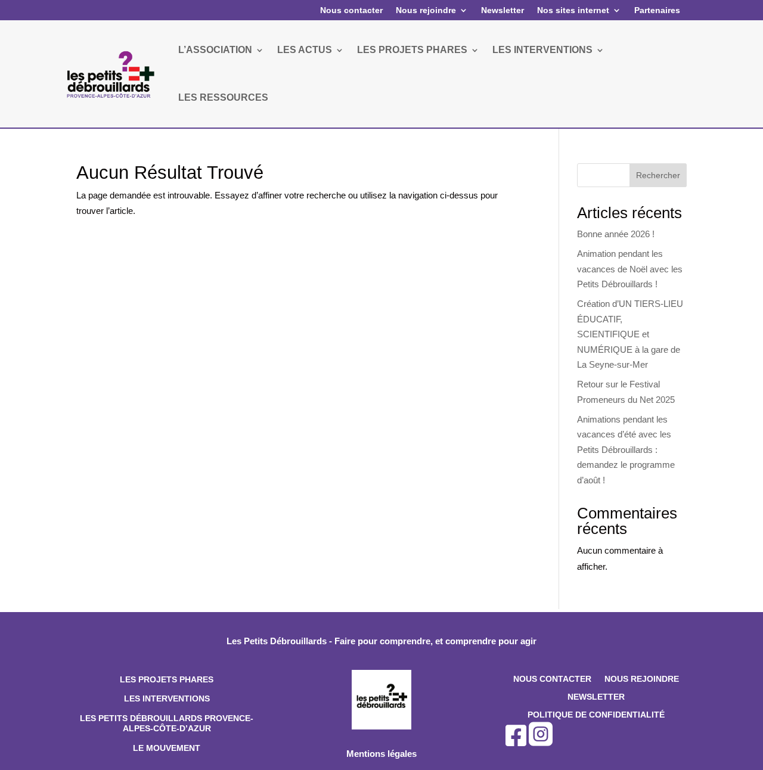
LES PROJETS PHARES (412, 50)
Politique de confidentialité (596, 714)
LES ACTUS (304, 50)
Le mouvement (166, 748)
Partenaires (657, 10)
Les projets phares (166, 679)
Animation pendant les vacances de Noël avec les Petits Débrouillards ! (630, 269)
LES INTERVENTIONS (542, 50)
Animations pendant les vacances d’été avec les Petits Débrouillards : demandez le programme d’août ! (626, 449)
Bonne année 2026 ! (616, 234)
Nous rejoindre (426, 10)
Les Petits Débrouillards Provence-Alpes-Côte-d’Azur (166, 723)
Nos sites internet (573, 10)
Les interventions (167, 698)
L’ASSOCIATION (215, 50)
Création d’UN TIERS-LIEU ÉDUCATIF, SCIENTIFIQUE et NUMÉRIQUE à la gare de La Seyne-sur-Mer (630, 334)
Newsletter (502, 10)
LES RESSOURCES (223, 97)
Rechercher (658, 175)
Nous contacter (351, 10)
